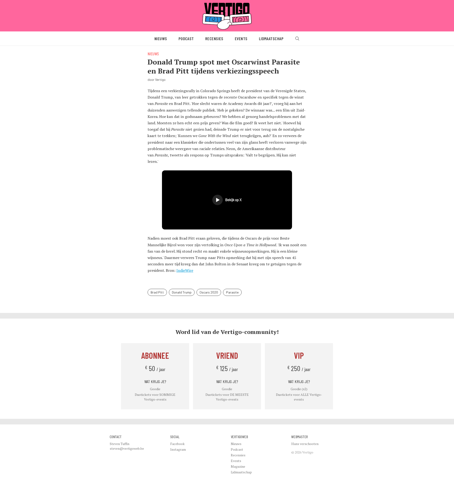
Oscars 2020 (209, 292)
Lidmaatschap (271, 38)
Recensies (214, 38)
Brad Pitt (157, 292)
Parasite (232, 292)
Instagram (178, 449)
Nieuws (160, 38)
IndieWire (184, 270)
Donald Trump (182, 292)
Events (241, 38)
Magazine (238, 466)
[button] (227, 199)
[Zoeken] (297, 38)
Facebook (177, 443)
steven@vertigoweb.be (127, 448)
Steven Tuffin (119, 443)
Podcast (186, 38)
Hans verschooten (305, 443)
